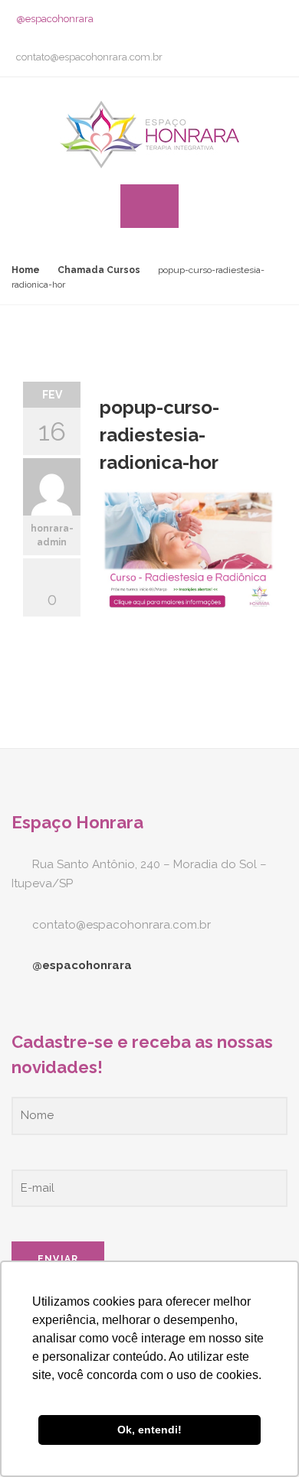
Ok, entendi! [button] (149, 1429)
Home (26, 270)
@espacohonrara (55, 18)
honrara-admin (52, 535)
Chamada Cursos (99, 270)
